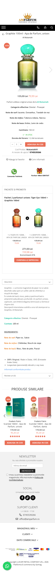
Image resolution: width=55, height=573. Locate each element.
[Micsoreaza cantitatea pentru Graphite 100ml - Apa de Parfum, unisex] (12, 144)
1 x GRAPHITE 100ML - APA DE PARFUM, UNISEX (38, 236)
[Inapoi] (2, 34)
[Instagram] (32, 497)
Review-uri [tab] (10, 375)
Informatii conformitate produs (17, 369)
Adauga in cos (35, 144)
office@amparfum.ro (29, 519)
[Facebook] (22, 497)
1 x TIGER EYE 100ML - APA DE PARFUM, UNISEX (16, 236)
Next (50, 70)
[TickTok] (27, 497)
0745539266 (29, 514)
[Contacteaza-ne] (38, 27)
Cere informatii (38, 159)
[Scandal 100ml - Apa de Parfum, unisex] (15, 407)
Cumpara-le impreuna (27, 260)
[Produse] (3, 28)
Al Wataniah (28, 37)
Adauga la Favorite (16, 159)
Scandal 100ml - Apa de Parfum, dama (40, 425)
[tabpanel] (27, 67)
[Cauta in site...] (52, 27)
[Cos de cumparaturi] (45, 27)
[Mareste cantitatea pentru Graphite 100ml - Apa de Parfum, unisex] (21, 144)
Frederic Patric (15, 421)
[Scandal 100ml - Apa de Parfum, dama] (40, 407)
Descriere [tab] (8, 282)
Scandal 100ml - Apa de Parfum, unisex (15, 425)
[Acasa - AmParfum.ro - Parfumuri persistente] (27, 18)
